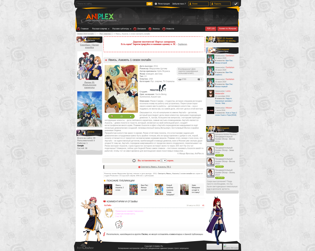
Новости (170, 29)
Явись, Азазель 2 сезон (120, 187)
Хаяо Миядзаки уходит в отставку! (196, 188)
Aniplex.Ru (158, 246)
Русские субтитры (120, 29)
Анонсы (156, 29)
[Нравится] (131, 116)
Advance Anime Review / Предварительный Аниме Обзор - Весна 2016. (226, 138)
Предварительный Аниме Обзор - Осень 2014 (225, 172)
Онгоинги (141, 29)
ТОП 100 (211, 28)
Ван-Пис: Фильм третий (144, 187)
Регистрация (164, 4)
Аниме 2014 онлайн (85, 34)
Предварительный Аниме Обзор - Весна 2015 (225, 161)
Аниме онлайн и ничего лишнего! (100, 20)
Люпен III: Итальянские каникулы (89, 85)
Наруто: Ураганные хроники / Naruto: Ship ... (223, 100)
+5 (121, 116)
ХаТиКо (107, 205)
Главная (85, 29)
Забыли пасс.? (179, 4)
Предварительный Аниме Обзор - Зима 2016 (224, 150)
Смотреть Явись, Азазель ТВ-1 (156, 167)
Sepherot (182, 44)
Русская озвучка (99, 29)
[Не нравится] (112, 116)
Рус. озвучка (105, 34)
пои (208, 189)
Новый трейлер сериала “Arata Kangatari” (170, 190)
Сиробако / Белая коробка (89, 46)
